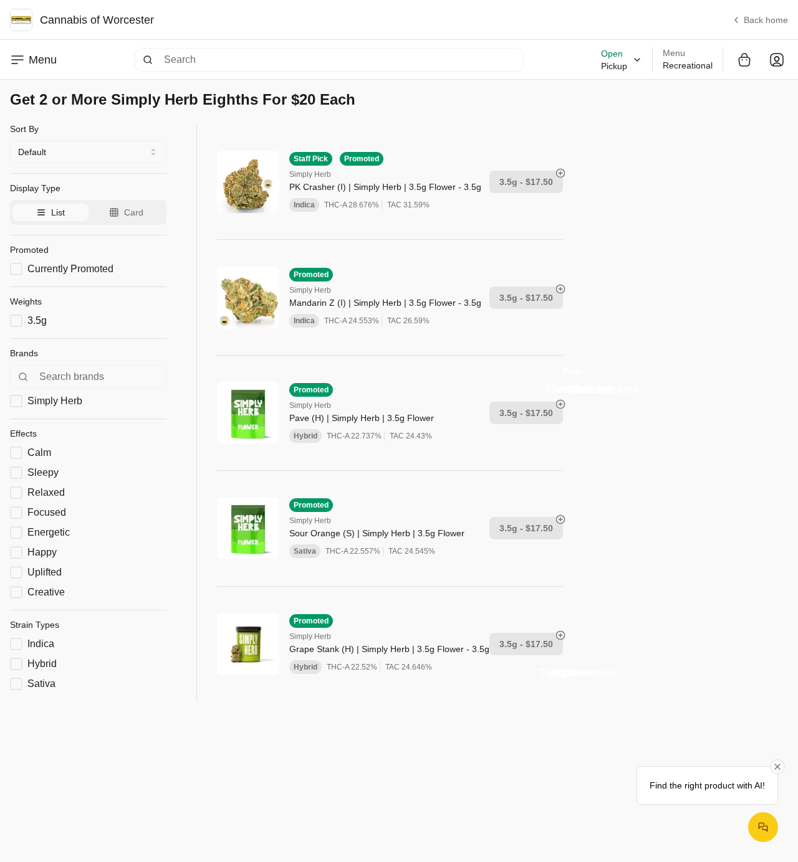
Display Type (35, 188)
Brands (24, 353)
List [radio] (58, 212)
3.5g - (526, 182)
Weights (26, 301)
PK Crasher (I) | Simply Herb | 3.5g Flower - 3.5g (385, 187)
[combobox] (88, 152)
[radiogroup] (88, 212)
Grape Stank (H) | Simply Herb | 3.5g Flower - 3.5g (389, 649)
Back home (766, 20)
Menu (43, 60)
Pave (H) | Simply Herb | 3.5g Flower (361, 418)
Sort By (24, 129)
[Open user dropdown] (777, 60)
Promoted (29, 249)
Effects (23, 433)
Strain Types (34, 624)
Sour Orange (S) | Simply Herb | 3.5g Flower (376, 533)
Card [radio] (133, 212)
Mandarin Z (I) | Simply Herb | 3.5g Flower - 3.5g (385, 303)
